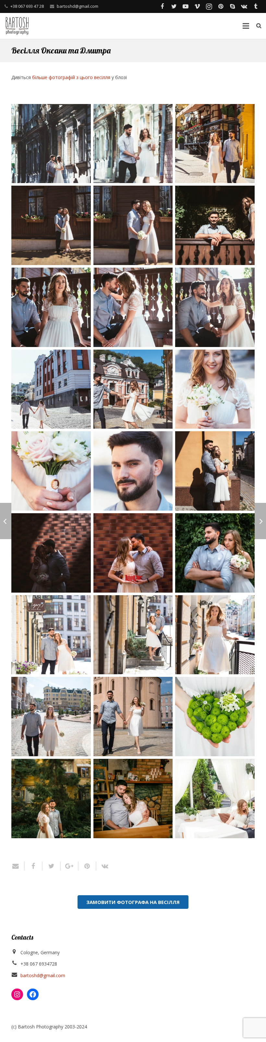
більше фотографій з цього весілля (71, 77)
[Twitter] (174, 6)
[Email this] (18, 866)
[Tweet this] (51, 866)
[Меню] (245, 26)
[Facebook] (162, 6)
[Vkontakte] (244, 6)
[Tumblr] (255, 6)
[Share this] (33, 866)
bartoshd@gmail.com (77, 6)
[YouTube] (185, 6)
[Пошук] (259, 25)
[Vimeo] (197, 6)
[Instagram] (209, 6)
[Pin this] (87, 866)
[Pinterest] (220, 6)
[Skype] (232, 6)
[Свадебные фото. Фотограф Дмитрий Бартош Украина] (51, 144)
